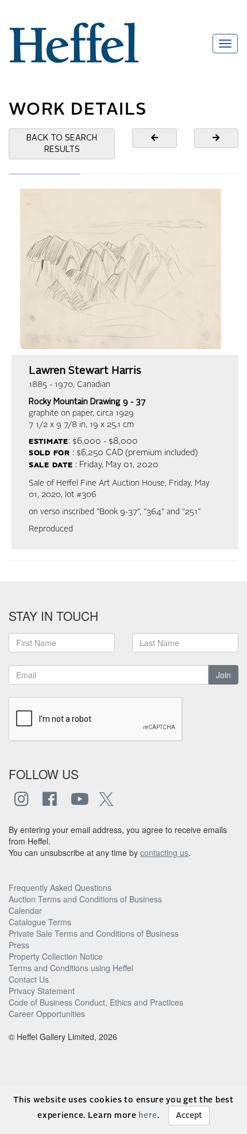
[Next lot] (216, 138)
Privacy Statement (42, 990)
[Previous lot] (154, 138)
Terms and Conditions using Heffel (71, 967)
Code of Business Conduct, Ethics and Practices (96, 1002)
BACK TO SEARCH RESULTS (61, 144)
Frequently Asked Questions (60, 887)
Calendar (25, 910)
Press (19, 945)
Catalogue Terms (40, 922)
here (147, 1116)
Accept (189, 1116)
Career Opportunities (47, 1013)
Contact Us (29, 979)
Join (223, 675)
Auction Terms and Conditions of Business (85, 899)
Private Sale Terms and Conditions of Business (94, 933)
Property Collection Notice (56, 956)
